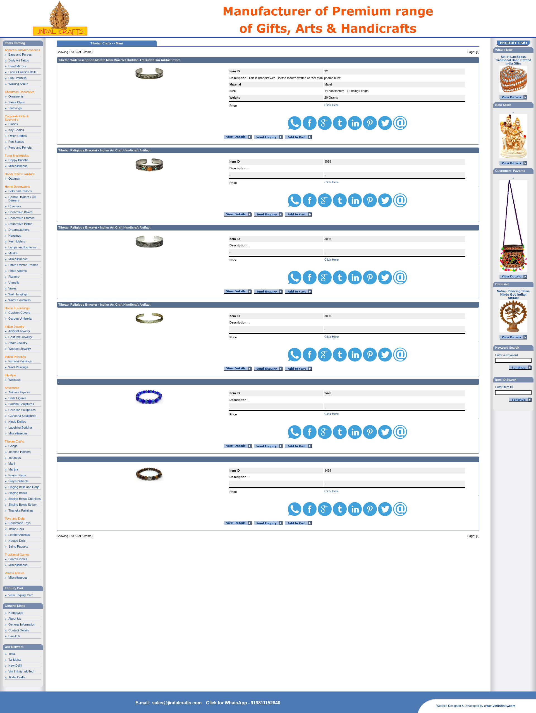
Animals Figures (19, 392)
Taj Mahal (14, 659)
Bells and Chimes (20, 191)
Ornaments (16, 96)
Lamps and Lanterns (22, 247)
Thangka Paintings (21, 510)
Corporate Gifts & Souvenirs (16, 118)
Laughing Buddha (20, 427)
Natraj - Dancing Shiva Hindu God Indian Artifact (513, 294)
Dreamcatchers (19, 229)
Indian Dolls (16, 529)
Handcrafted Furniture (20, 174)
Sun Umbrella (17, 78)
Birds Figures (17, 398)
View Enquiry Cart (20, 595)
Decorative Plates (20, 223)
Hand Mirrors (17, 66)
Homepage (15, 612)
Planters (14, 276)
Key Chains (16, 130)
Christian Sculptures (22, 410)
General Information (21, 624)
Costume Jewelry (20, 337)
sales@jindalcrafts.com (177, 702)
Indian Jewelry (14, 326)
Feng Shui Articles (17, 155)
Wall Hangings (18, 294)
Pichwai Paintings (20, 361)
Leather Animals (19, 534)
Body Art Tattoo (18, 60)
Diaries (13, 124)
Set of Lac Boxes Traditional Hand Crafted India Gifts (513, 60)
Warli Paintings (18, 367)
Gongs (13, 446)
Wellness (14, 379)
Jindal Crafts (16, 677)
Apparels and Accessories (22, 50)
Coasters (14, 206)
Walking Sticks (18, 83)
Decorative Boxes (20, 212)
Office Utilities (17, 135)
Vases (12, 288)
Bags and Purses (20, 54)
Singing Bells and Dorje (23, 487)
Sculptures (12, 387)
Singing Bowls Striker (22, 504)
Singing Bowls (17, 493)
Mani (11, 463)
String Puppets (18, 546)
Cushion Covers (19, 312)
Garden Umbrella (20, 318)
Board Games (17, 559)
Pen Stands (16, 141)
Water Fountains (19, 300)
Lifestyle (10, 375)
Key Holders (16, 241)
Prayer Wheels (18, 481)
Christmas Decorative (19, 92)
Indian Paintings (15, 356)
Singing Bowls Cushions (24, 498)
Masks (13, 253)
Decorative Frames (21, 218)
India (11, 653)
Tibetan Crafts (14, 441)
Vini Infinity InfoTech (21, 671)
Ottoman (14, 178)
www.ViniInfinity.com (499, 705)
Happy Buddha (18, 160)
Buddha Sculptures (21, 404)
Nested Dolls (17, 540)
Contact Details (18, 630)
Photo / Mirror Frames (23, 265)
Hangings (14, 235)
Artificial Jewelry (19, 331)
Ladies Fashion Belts (22, 72)
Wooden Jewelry (19, 348)
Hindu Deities (17, 421)
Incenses (14, 457)
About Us (14, 618)
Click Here (331, 105)
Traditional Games (17, 554)
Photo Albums (17, 270)
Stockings (15, 108)
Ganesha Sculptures (22, 415)
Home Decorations (17, 186)
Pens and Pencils (20, 147)
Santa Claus (16, 102)
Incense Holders (19, 451)
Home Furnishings (17, 308)
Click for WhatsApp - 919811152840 (243, 702)
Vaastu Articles (15, 573)
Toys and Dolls (15, 518)
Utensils (13, 282)
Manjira (13, 469)
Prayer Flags (17, 475)
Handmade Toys (19, 523)
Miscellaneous (18, 166)
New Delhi (15, 665)
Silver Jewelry (17, 342)
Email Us (14, 636)
